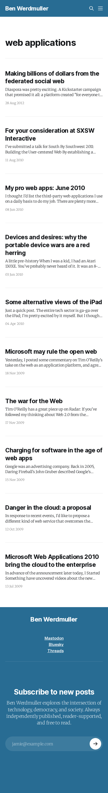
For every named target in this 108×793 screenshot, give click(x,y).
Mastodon (54, 638)
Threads (55, 650)
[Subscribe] (95, 744)
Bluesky (56, 644)
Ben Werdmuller (26, 8)
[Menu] (100, 8)
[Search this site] (91, 8)
